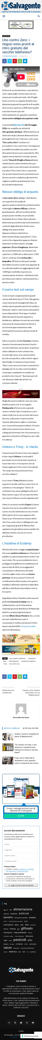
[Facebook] (4, 61)
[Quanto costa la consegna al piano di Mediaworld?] (7, 736)
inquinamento (20, 932)
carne (5, 921)
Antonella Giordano (10, 56)
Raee (4, 661)
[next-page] (7, 768)
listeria (30, 932)
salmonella (32, 944)
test (19, 952)
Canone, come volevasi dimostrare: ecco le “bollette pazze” (31, 692)
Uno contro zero (14, 664)
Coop (26, 921)
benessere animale (21, 918)
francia (13, 929)
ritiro (26, 944)
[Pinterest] (15, 61)
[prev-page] (3, 768)
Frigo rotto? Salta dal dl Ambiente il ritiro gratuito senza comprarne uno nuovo (26, 760)
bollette (32, 917)
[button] (3, 16)
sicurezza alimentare (27, 948)
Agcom (6, 910)
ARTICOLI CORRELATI (12, 728)
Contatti (21, 1031)
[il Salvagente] (21, 6)
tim (23, 952)
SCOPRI (21, 815)
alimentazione (22, 909)
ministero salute (8, 936)
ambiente (13, 914)
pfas (30, 940)
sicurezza (16, 948)
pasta (10, 940)
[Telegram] (25, 61)
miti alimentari (19, 936)
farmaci (6, 929)
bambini (8, 917)
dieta (17, 925)
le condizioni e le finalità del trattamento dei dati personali (20, 870)
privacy (12, 944)
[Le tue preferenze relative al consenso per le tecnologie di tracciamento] (30, 1036)
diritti (22, 925)
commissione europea (16, 921)
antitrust (24, 913)
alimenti (6, 914)
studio (5, 952)
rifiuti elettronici (14, 661)
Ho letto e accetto (20, 870)
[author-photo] (21, 714)
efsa (27, 925)
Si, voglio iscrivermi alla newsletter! (21, 885)
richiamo (19, 944)
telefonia (13, 951)
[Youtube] (33, 1023)
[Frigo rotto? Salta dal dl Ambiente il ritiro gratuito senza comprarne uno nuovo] (7, 760)
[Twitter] (9, 61)
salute (8, 947)
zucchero (33, 952)
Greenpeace (8, 932)
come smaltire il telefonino (17, 658)
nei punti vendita (28, 626)
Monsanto (29, 936)
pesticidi (19, 940)
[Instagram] (15, 1022)
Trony (5, 664)
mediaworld (32, 658)
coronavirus (8, 925)
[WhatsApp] (20, 61)
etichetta (33, 925)
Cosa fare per (6, 36)
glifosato (27, 928)
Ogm (5, 940)
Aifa (10, 910)
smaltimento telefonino (28, 661)
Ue (27, 952)
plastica (6, 944)
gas (18, 929)
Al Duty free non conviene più (8, 691)
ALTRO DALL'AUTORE (30, 728)
